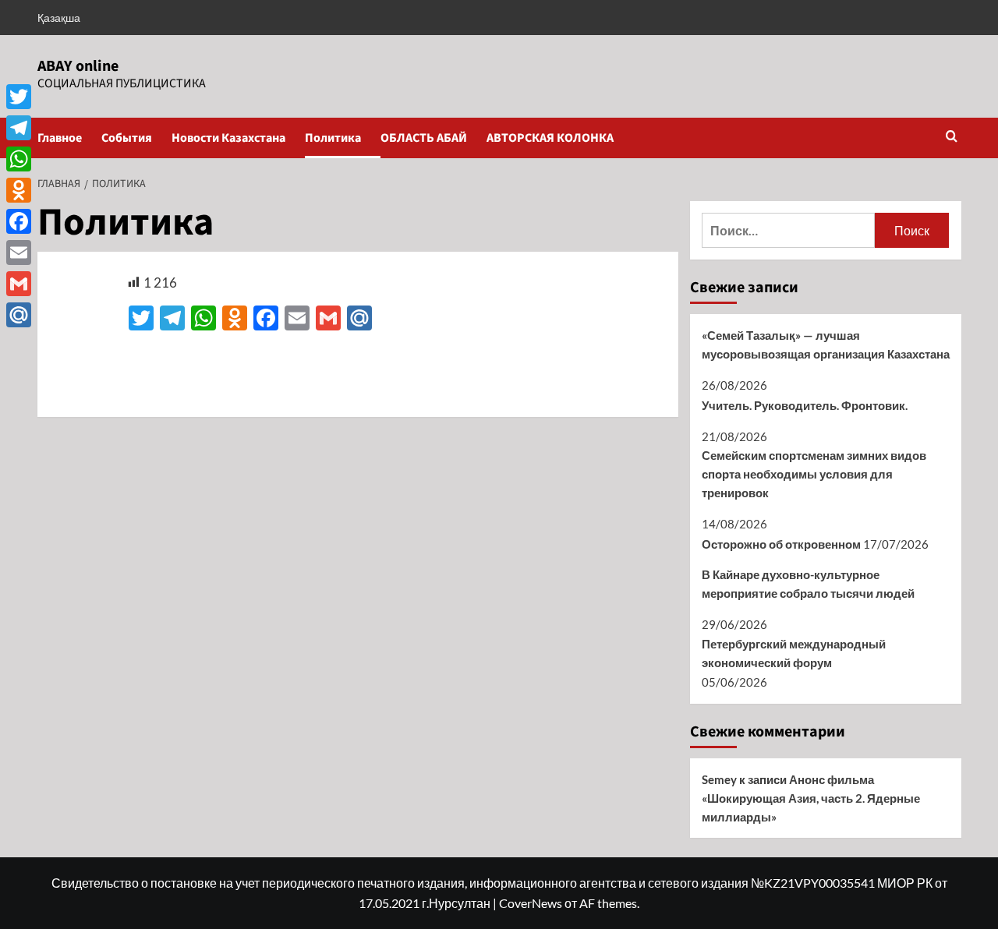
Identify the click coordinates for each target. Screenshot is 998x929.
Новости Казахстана (228, 138)
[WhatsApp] (18, 159)
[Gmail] (18, 283)
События (126, 138)
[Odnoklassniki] (18, 190)
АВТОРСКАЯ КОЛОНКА (550, 138)
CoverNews (530, 902)
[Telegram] (18, 127)
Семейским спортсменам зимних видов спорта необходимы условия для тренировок (814, 474)
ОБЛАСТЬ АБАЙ (423, 138)
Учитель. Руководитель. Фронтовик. (805, 405)
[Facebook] (18, 221)
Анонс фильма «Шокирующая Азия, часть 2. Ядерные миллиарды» (811, 798)
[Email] (18, 252)
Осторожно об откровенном (781, 544)
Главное (59, 138)
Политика (333, 138)
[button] (951, 137)
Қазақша (58, 17)
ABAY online (78, 66)
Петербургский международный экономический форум (794, 653)
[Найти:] (789, 230)
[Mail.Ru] (18, 314)
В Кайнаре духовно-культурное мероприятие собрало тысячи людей (808, 583)
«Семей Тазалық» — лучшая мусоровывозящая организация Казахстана (826, 344)
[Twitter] (18, 96)
